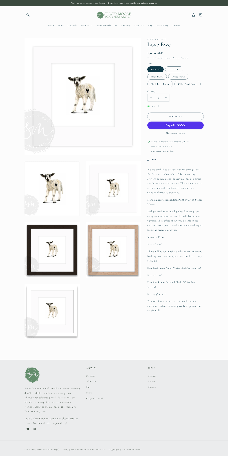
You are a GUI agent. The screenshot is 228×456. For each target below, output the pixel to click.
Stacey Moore (36, 449)
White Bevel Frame (187, 84)
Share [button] (153, 159)
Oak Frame (174, 69)
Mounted (155, 69)
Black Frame (157, 76)
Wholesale (91, 381)
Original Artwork (94, 398)
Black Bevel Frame (160, 84)
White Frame (178, 76)
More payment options (175, 133)
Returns (152, 381)
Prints (89, 392)
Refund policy (83, 449)
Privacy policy (68, 449)
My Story (90, 375)
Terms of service (98, 449)
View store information (162, 150)
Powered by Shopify (51, 449)
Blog (88, 387)
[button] (28, 14)
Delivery (152, 375)
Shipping (164, 57)
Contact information (133, 449)
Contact (152, 387)
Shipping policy (114, 449)
